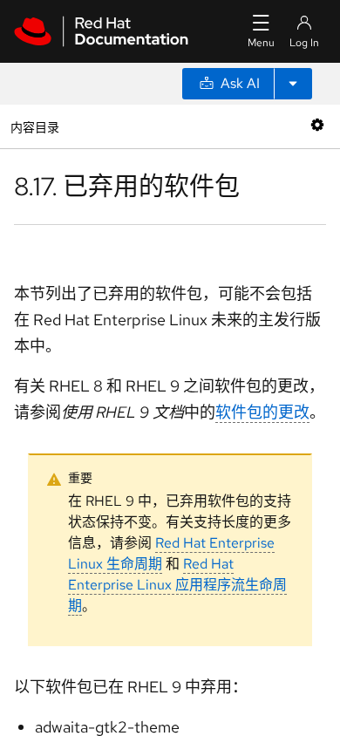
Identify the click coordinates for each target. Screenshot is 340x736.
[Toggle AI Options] (293, 83)
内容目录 (34, 126)
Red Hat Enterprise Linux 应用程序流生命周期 (177, 585)
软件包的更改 (262, 412)
